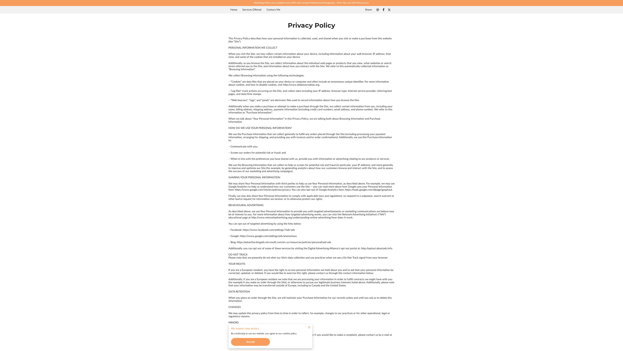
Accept (250, 342)
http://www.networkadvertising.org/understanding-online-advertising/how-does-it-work (302, 217)
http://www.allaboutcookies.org (301, 85)
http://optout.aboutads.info (376, 248)
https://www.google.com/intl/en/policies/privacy (262, 189)
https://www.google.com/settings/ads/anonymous (268, 236)
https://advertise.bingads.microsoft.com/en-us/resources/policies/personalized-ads (284, 242)
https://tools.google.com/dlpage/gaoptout (368, 189)
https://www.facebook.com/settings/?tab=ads (269, 230)
